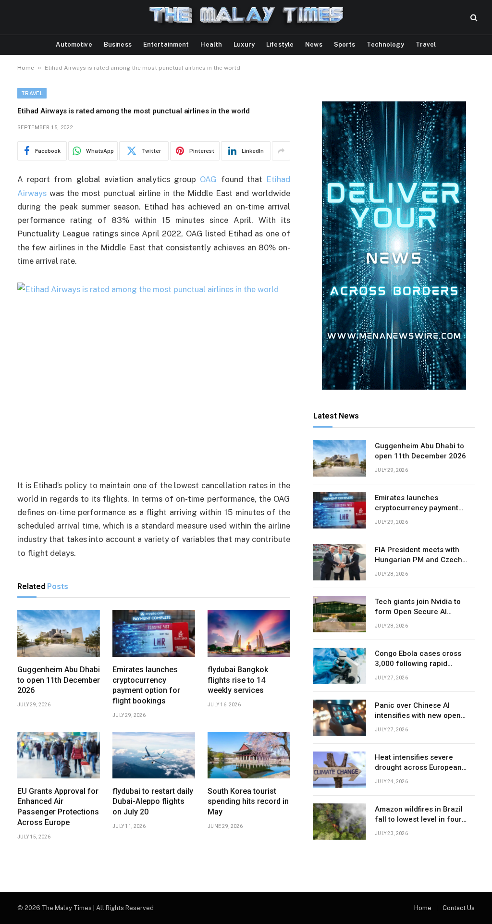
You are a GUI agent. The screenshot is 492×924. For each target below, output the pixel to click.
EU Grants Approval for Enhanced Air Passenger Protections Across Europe (58, 807)
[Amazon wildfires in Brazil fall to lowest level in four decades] (339, 821)
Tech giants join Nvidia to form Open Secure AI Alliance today (418, 607)
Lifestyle (280, 44)
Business (118, 44)
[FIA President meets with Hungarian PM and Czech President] (339, 562)
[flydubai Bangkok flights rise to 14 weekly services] (249, 633)
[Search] (473, 17)
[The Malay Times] (246, 17)
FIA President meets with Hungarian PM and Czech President (418, 555)
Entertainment (166, 44)
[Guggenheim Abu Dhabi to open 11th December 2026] (58, 633)
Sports (345, 44)
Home (25, 67)
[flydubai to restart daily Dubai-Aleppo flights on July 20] (153, 755)
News (313, 44)
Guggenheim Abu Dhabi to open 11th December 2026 (58, 680)
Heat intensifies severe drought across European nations (418, 763)
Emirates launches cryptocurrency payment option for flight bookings (146, 685)
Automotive (74, 44)
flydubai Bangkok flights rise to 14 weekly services (238, 680)
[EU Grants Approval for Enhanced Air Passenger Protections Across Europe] (58, 755)
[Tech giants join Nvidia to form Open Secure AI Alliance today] (339, 614)
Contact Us (459, 908)
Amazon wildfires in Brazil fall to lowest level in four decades (419, 815)
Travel (426, 44)
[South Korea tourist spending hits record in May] (249, 755)
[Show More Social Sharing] (281, 150)
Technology (385, 44)
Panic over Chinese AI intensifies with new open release (418, 711)
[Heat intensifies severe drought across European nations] (339, 770)
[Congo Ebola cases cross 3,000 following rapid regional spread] (339, 666)
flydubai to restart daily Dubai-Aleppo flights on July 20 (152, 802)
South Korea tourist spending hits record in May (248, 802)
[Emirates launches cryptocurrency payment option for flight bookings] (153, 633)
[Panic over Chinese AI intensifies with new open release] (339, 718)
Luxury (244, 44)
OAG (208, 179)
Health (211, 44)
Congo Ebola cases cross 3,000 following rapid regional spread (418, 659)
